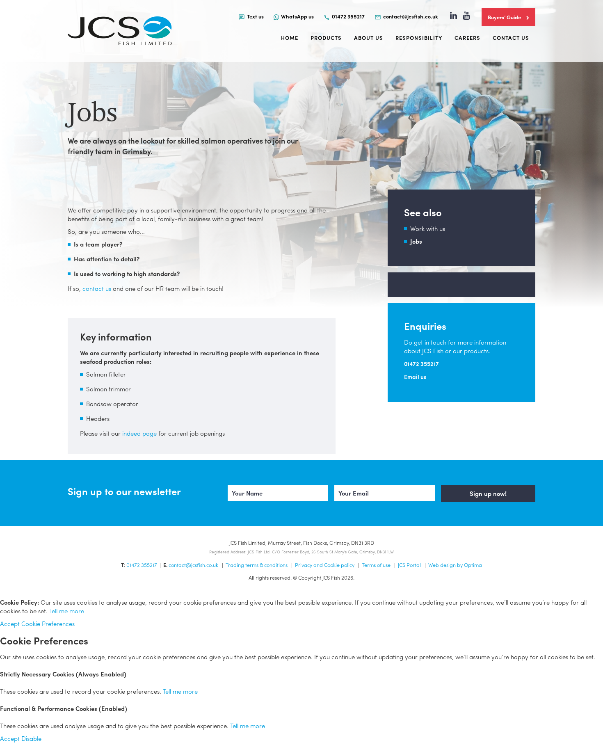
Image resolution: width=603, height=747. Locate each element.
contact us (96, 288)
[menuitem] (251, 16)
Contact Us (511, 37)
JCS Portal (409, 565)
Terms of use (376, 565)
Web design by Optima (455, 565)
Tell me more (66, 610)
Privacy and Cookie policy (324, 565)
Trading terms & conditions (257, 565)
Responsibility (418, 37)
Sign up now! (488, 493)
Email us (415, 376)
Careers (467, 37)
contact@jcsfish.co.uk (410, 16)
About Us (368, 37)
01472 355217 (348, 16)
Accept (10, 623)
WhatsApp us (297, 16)
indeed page (139, 433)
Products (326, 37)
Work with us (427, 228)
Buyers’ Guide (505, 17)
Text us (255, 16)
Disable (31, 738)
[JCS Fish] (120, 31)
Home (289, 37)
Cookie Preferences (48, 623)
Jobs (416, 241)
